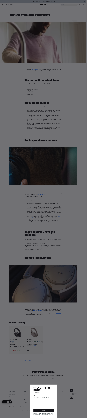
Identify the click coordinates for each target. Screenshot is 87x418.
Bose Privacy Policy (50, 403)
